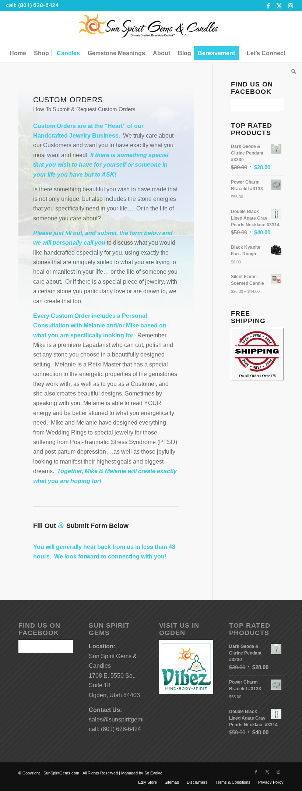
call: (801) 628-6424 (32, 4)
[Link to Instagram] (290, 5)
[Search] (292, 72)
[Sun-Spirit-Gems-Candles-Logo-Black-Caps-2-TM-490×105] (151, 27)
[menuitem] (18, 53)
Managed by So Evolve (141, 773)
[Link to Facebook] (268, 5)
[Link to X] (279, 5)
